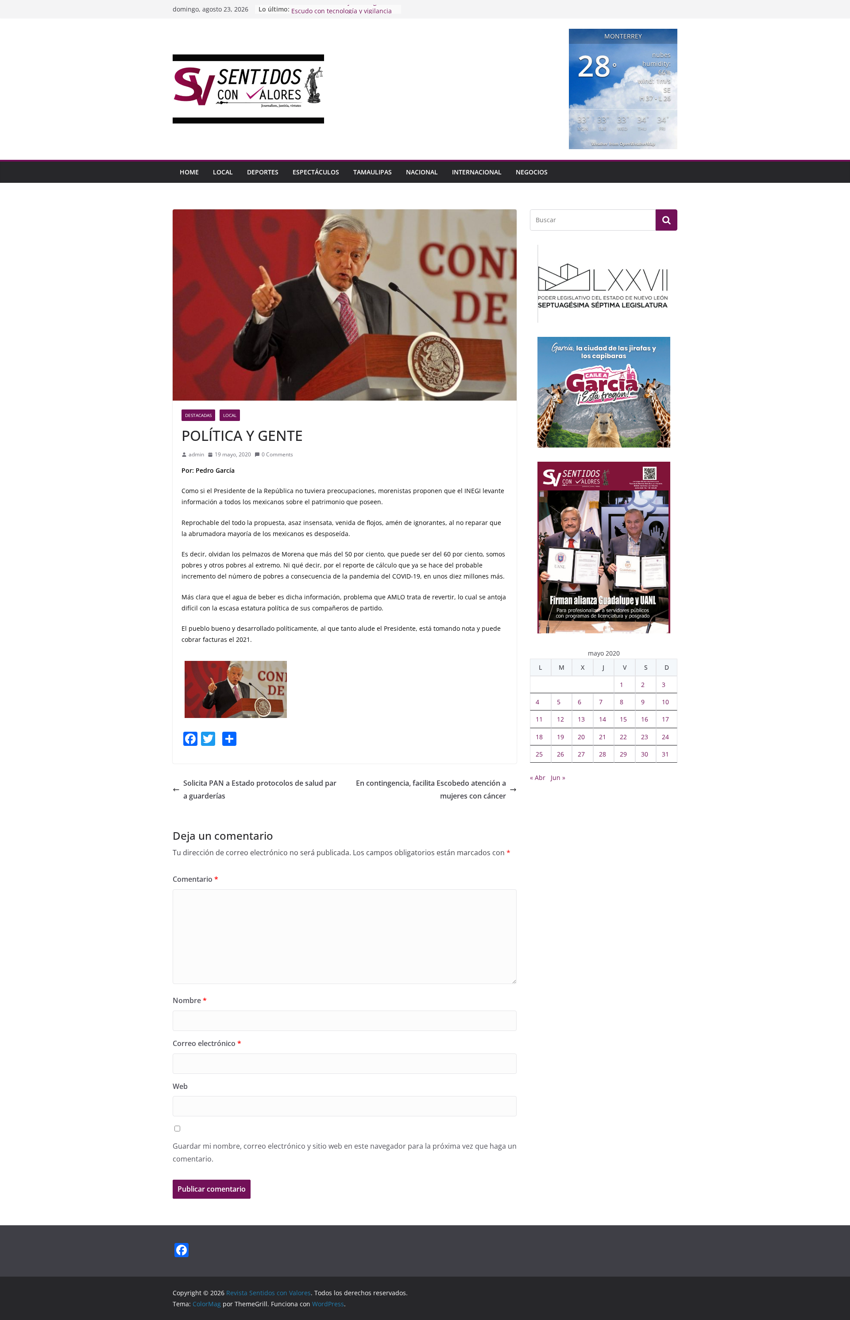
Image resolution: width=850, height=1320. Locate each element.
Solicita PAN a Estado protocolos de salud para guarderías (259, 789)
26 (560, 754)
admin (196, 454)
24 (665, 737)
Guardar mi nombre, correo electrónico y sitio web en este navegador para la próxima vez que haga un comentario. (345, 1152)
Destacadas (198, 415)
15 (623, 719)
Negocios (532, 172)
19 (560, 737)
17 (665, 719)
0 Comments (277, 454)
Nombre (190, 1000)
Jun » (558, 777)
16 (644, 719)
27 (581, 754)
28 (602, 754)
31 (665, 754)
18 (539, 737)
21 (602, 737)
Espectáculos (316, 172)
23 (644, 737)
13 (581, 719)
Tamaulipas (372, 172)
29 (623, 754)
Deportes (262, 172)
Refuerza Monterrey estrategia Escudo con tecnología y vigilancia (341, 13)
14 (602, 719)
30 (644, 754)
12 (560, 719)
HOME (189, 172)
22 (623, 737)
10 (665, 702)
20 (581, 737)
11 (539, 719)
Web (180, 1086)
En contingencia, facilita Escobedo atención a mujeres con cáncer (431, 789)
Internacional (477, 172)
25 (539, 754)
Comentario (195, 879)
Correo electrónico (207, 1043)
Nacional (422, 172)
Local (223, 172)
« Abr (537, 777)
